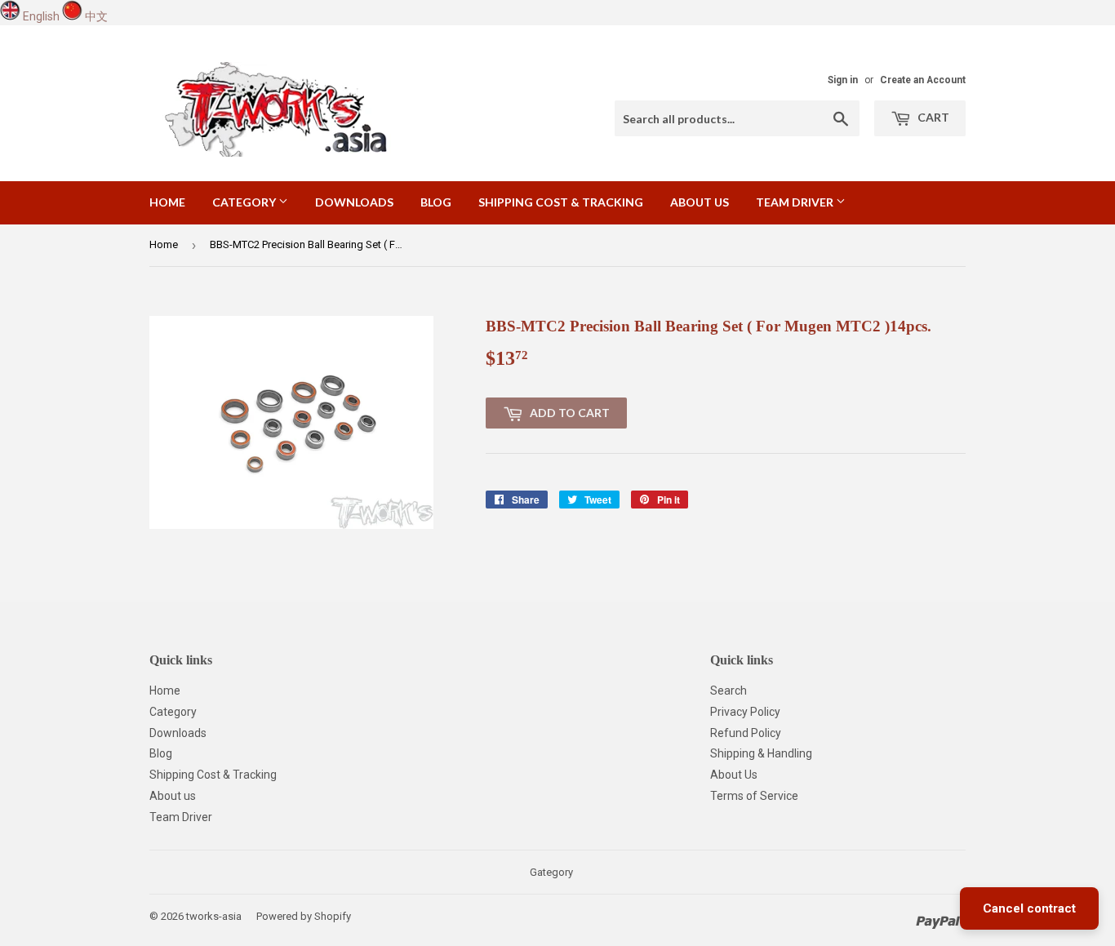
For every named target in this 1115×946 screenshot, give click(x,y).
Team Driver (796, 202)
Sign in (843, 80)
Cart (932, 117)
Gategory (551, 872)
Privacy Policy (745, 711)
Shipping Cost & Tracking (560, 202)
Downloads (354, 202)
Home (167, 202)
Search (728, 690)
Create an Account (923, 80)
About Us (733, 774)
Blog (435, 202)
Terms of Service (754, 795)
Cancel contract (1029, 908)
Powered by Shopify (303, 916)
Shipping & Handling (761, 753)
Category (245, 202)
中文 (96, 16)
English (41, 16)
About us (699, 202)
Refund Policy (745, 732)
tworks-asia (214, 916)
